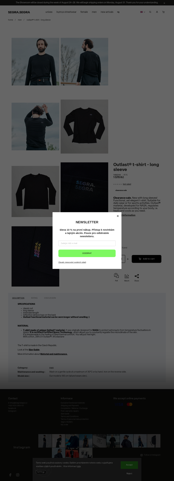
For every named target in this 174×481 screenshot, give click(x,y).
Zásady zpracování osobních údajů (72, 262)
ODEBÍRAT (87, 253)
